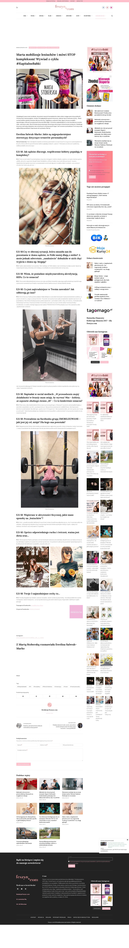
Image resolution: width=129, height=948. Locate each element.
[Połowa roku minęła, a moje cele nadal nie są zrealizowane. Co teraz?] (93, 585)
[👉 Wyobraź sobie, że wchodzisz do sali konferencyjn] (106, 353)
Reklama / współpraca (63, 1)
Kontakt (72, 1)
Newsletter (80, 1)
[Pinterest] (107, 7)
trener (66, 686)
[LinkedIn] (49, 696)
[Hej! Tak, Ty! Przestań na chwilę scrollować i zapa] (106, 340)
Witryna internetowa (68, 745)
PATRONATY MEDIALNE (59, 917)
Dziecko (58, 15)
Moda (32, 15)
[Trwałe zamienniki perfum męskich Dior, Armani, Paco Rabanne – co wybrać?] (90, 296)
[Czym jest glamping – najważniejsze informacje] (26, 833)
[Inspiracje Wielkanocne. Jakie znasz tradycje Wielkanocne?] (93, 634)
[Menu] (17, 7)
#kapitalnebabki (22, 686)
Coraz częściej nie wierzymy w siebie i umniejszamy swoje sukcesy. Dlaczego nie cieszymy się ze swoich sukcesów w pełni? (106, 597)
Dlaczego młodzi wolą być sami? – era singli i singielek (108, 689)
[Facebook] (103, 7)
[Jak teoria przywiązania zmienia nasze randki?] (93, 484)
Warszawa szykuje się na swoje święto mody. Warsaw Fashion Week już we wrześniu (71, 794)
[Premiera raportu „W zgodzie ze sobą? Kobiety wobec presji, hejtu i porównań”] (106, 484)
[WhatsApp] (63, 696)
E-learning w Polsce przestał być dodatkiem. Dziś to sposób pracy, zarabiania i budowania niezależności (105, 570)
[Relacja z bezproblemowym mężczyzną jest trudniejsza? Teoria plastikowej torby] (99, 700)
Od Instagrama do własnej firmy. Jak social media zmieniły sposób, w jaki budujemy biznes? (26, 818)
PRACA (69, 917)
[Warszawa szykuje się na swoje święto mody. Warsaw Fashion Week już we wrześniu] (72, 784)
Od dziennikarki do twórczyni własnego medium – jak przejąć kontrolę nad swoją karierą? (92, 568)
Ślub (49, 15)
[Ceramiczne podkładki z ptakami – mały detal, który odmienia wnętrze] (106, 612)
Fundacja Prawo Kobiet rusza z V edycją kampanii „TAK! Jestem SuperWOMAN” (98, 195)
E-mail (90, 165)
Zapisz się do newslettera (81, 917)
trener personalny (75, 686)
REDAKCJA (41, 917)
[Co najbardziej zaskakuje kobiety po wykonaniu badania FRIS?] (106, 407)
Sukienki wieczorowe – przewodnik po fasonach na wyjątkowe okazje (24, 794)
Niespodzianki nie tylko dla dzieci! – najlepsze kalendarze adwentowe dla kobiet (92, 670)
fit (30, 686)
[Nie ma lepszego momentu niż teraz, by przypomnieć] (93, 353)
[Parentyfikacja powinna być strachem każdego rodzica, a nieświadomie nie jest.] (49, 833)
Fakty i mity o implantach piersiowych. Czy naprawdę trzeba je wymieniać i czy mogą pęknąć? (103, 267)
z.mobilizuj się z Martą (37, 605)
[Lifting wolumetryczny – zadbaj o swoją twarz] (90, 289)
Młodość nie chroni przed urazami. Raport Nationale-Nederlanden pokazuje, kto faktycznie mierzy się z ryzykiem (103, 132)
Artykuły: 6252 (49, 713)
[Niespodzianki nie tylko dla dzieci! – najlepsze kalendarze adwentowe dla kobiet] (93, 659)
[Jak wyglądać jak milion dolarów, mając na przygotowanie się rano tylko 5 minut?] (106, 435)
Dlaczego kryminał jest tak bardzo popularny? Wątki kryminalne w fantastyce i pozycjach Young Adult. (92, 420)
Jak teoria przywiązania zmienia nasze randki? (92, 493)
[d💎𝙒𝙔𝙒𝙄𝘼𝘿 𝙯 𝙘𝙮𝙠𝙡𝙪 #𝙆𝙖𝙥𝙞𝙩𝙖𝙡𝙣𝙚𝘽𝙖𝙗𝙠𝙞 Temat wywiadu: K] (93, 340)
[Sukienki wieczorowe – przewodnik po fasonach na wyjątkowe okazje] (26, 784)
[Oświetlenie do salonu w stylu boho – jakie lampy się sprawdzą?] (93, 612)
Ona (24, 15)
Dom (77, 15)
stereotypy (58, 686)
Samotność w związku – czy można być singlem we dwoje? (99, 689)
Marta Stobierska (47, 686)
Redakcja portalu (50, 1)
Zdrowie (69, 15)
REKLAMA (48, 917)
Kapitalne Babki (41, 47)
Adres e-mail (43, 745)
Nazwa (19, 745)
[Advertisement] (62, 30)
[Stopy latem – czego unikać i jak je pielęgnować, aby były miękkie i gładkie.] (90, 278)
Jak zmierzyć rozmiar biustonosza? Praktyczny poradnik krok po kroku (103, 113)
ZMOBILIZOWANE (35, 609)
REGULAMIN (95, 917)
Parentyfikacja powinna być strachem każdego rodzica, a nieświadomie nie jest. (47, 843)
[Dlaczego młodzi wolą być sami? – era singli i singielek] (109, 681)
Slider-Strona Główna (53, 47)
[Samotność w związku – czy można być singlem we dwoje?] (106, 506)
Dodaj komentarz (22, 750)
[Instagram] (111, 7)
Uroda (41, 15)
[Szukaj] (112, 15)
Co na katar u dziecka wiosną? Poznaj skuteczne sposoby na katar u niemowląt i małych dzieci (99, 216)
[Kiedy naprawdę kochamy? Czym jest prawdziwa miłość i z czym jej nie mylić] (90, 700)
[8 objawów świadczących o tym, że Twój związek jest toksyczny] (109, 700)
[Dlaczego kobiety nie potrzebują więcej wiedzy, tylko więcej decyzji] (93, 435)
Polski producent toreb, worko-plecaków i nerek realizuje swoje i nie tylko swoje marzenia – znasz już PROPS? (117, 845)
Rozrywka (87, 15)
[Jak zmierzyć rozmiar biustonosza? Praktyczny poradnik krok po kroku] (90, 113)
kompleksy (37, 686)
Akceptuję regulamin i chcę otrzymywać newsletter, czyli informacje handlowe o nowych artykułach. (99, 172)
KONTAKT (33, 917)
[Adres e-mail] (76, 696)
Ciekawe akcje (99, 15)
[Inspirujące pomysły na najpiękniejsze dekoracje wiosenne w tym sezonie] (106, 659)
